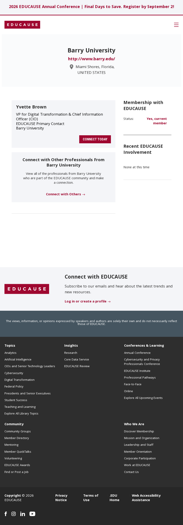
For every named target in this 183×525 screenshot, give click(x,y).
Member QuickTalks (17, 452)
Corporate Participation (140, 458)
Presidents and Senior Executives (27, 393)
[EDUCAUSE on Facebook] (5, 514)
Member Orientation (138, 452)
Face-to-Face (132, 384)
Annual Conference (137, 353)
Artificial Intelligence (17, 359)
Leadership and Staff (138, 445)
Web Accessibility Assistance (146, 498)
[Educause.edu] (26, 289)
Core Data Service (76, 359)
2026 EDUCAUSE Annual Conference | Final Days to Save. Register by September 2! (91, 7)
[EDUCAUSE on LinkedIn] (22, 514)
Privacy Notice (61, 498)
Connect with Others (63, 194)
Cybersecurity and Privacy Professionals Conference (142, 362)
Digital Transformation (19, 380)
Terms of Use (90, 498)
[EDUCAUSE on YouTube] (32, 514)
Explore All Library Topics (21, 413)
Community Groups (17, 431)
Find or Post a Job (16, 472)
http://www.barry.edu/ (91, 59)
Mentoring (11, 445)
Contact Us (131, 472)
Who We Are (134, 424)
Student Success (15, 400)
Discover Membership (139, 431)
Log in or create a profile (85, 302)
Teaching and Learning (19, 407)
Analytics (10, 353)
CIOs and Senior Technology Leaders (29, 366)
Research (70, 353)
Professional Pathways (140, 377)
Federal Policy (13, 386)
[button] (176, 25)
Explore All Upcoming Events (143, 398)
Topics (9, 346)
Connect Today (95, 139)
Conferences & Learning (144, 346)
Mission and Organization (141, 438)
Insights (71, 346)
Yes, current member (157, 121)
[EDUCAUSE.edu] (22, 25)
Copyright (12, 496)
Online (128, 391)
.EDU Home (114, 498)
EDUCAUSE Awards (17, 465)
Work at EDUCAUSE (137, 465)
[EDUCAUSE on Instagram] (13, 514)
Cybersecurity (13, 373)
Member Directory (16, 438)
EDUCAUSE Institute (137, 371)
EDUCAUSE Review (76, 366)
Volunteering (13, 458)
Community (13, 424)
